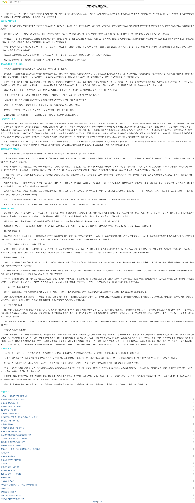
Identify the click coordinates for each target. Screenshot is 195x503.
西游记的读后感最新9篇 (9, 403)
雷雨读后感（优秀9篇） (9, 492)
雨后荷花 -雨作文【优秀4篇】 (11, 406)
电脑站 (100, 502)
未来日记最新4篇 (7, 424)
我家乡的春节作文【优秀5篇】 (12, 474)
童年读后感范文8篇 (8, 456)
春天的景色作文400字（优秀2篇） (13, 431)
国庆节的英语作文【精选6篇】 (12, 445)
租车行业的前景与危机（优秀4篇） (13, 399)
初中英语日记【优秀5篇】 (10, 421)
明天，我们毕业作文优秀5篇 (11, 495)
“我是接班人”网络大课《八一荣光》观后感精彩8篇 (19, 485)
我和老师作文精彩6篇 (9, 410)
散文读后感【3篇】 (8, 481)
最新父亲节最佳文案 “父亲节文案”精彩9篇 (16, 435)
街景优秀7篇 (5, 463)
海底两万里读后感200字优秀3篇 (12, 428)
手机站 (95, 502)
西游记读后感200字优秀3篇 (11, 460)
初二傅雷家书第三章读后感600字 (13, 442)
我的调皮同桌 (6, 478)
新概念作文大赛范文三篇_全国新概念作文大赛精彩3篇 (20, 449)
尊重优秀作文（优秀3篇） (10, 467)
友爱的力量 (5, 453)
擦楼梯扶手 (5, 488)
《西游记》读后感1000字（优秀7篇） (14, 396)
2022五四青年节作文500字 (10, 413)
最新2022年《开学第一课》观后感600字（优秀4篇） (20, 417)
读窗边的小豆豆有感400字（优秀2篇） (15, 438)
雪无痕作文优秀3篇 (8, 470)
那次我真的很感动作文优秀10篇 (12, 499)
